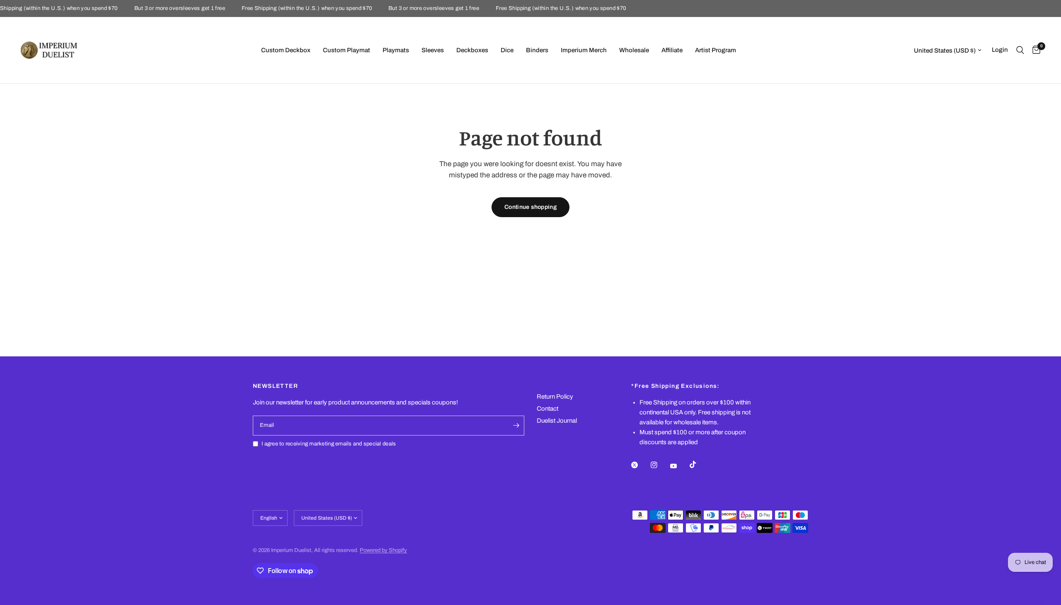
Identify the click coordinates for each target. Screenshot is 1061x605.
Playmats (396, 50)
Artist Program (715, 50)
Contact (547, 408)
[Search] (1020, 50)
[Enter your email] (516, 426)
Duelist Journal (557, 420)
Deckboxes (472, 50)
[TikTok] (699, 464)
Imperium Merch (584, 50)
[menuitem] (286, 50)
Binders (537, 50)
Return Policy (555, 396)
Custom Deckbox (285, 50)
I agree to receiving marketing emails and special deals (329, 444)
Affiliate (672, 50)
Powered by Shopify (383, 550)
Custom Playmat (346, 50)
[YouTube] (679, 466)
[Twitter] (640, 465)
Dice (507, 50)
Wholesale (634, 50)
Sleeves (432, 50)
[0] (1034, 50)
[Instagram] (660, 465)
